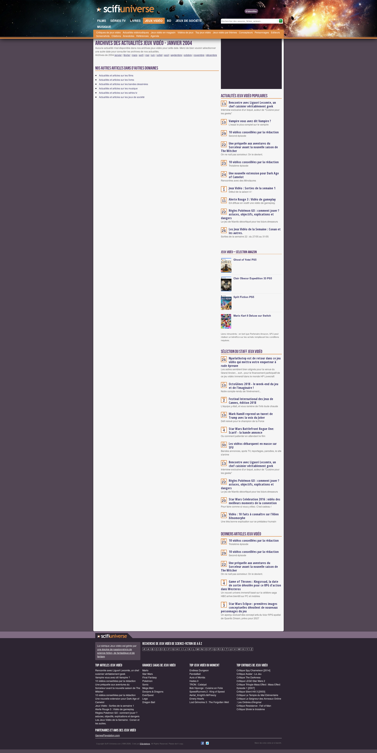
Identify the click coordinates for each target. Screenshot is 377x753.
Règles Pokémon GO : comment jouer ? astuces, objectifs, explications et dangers (250, 214)
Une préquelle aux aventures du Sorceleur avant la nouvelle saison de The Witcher (249, 147)
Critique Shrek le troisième (251, 709)
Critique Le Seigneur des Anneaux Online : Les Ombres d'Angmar (259, 700)
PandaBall (195, 673)
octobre (188, 55)
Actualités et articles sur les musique (118, 88)
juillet (159, 55)
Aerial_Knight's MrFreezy (202, 695)
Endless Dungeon (199, 670)
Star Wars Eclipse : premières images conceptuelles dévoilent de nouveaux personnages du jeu (249, 607)
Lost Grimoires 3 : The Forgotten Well (209, 702)
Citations (116, 36)
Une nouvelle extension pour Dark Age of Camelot (254, 175)
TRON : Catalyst (198, 684)
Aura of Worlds (197, 677)
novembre (199, 55)
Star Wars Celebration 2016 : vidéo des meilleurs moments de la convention (254, 501)
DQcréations (145, 743)
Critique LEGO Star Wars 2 (251, 680)
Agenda (155, 36)
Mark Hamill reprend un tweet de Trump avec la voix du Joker (251, 416)
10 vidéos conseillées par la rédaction (254, 132)
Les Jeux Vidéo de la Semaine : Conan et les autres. (255, 231)
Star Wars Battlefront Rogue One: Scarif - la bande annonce (251, 431)
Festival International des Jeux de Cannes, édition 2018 (251, 401)
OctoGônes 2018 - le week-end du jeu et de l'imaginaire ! (253, 386)
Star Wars (147, 673)
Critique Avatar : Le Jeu (249, 673)
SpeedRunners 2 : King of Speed (207, 691)
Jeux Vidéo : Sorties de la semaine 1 (252, 188)
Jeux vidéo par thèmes (225, 32)
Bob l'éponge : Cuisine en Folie (206, 688)
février (127, 55)
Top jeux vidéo (203, 32)
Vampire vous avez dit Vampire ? (250, 121)
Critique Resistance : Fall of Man (254, 705)
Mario (145, 670)
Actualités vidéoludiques (136, 32)
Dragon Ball (148, 702)
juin (153, 55)
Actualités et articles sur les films (116, 75)
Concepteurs (246, 32)
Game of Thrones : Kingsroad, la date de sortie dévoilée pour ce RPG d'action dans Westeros (251, 585)
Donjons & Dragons (152, 691)
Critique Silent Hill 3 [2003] (251, 691)
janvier (118, 55)
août (166, 55)
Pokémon (147, 680)
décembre (211, 55)
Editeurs (275, 32)
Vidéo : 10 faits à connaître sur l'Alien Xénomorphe (254, 516)
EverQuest (148, 695)
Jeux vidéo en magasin (163, 32)
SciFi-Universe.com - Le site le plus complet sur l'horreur (125, 10)
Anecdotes (128, 36)
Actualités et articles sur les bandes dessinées (123, 84)
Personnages (262, 32)
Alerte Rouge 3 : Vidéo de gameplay (252, 199)
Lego (145, 698)
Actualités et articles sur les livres (116, 79)
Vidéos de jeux (185, 32)
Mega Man (148, 688)
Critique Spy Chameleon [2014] (253, 670)
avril (141, 55)
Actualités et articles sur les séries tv (118, 92)
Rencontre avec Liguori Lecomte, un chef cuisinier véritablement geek (252, 104)
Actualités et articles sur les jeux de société (122, 97)
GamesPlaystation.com (107, 735)
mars (134, 55)
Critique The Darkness (249, 677)
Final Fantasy (149, 677)
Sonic (145, 684)
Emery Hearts (196, 698)
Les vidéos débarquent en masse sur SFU (253, 446)
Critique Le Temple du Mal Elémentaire (257, 695)
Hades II (193, 680)
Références (142, 36)
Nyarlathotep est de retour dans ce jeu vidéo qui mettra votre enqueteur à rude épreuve (251, 362)
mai (147, 55)
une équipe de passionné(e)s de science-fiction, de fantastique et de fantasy (116, 653)
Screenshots (103, 36)
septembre (176, 55)
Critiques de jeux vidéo (108, 32)
